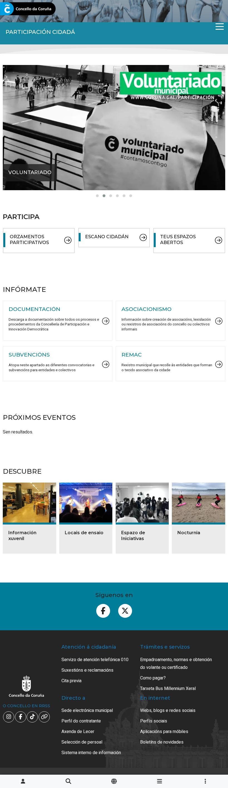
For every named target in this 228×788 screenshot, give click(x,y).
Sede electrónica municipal (87, 710)
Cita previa (71, 680)
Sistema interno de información (91, 752)
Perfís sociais (153, 721)
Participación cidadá (40, 32)
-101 (208, 738)
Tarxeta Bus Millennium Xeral (168, 688)
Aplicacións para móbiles (164, 731)
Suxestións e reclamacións (87, 670)
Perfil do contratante (81, 721)
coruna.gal (17, 9)
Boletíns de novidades (162, 742)
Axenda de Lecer (77, 731)
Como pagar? (153, 678)
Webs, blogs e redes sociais (167, 710)
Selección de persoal (81, 742)
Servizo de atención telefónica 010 (94, 659)
